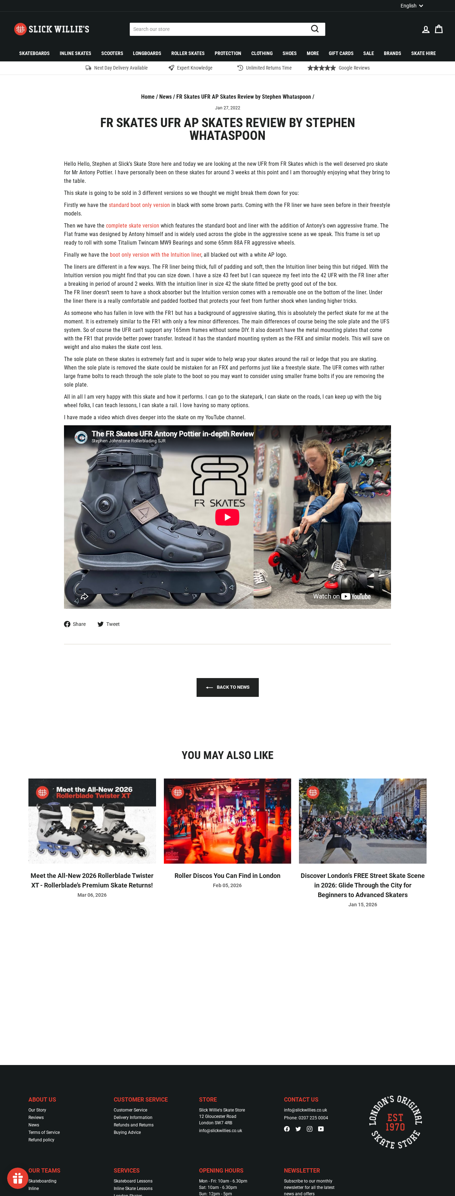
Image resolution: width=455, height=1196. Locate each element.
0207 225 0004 (313, 1117)
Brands (392, 53)
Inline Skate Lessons (133, 1188)
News (165, 96)
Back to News (233, 687)
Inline (33, 1188)
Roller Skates (188, 53)
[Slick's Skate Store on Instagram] (309, 1128)
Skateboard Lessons (133, 1181)
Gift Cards (341, 53)
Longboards (147, 53)
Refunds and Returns (134, 1125)
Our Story (37, 1110)
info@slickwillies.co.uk (220, 1130)
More (313, 53)
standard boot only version (139, 205)
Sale (368, 53)
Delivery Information (133, 1117)
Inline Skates (75, 53)
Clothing (262, 53)
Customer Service (130, 1110)
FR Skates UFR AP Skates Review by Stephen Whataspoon (243, 96)
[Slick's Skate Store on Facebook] (287, 1128)
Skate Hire (423, 53)
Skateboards (34, 53)
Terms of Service (44, 1132)
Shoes (290, 53)
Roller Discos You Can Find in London (227, 875)
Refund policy (41, 1139)
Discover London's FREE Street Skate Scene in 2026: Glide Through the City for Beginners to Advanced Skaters (363, 885)
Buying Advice (127, 1132)
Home (148, 96)
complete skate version (132, 225)
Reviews (36, 1117)
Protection (228, 53)
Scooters (112, 53)
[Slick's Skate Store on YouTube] (321, 1128)
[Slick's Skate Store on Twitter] (298, 1128)
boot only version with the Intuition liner (155, 254)
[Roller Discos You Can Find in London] (227, 821)
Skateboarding (42, 1181)
